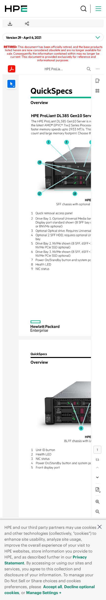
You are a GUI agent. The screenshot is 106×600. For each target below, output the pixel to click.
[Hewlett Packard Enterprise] (16, 8)
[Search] (84, 8)
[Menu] (98, 8)
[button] (100, 527)
